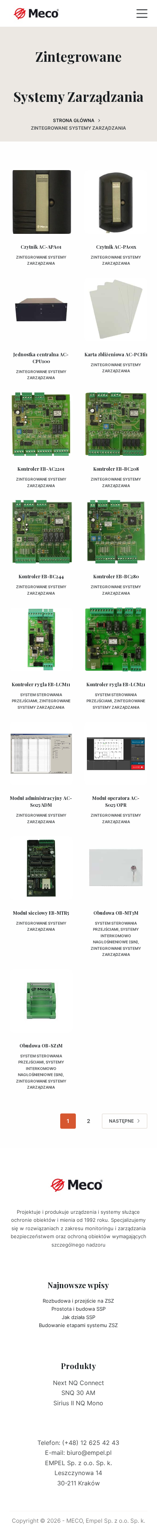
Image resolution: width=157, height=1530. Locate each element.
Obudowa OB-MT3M (115, 913)
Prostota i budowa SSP (78, 1309)
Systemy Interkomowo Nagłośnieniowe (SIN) (116, 935)
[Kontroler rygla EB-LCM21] (115, 639)
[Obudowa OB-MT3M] (115, 867)
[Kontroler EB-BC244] (41, 531)
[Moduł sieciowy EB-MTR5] (41, 867)
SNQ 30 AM (78, 1392)
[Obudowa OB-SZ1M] (41, 1001)
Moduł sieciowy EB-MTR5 (41, 913)
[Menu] (141, 13)
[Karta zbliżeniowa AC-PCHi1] (115, 309)
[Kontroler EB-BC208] (115, 424)
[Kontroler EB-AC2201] (41, 424)
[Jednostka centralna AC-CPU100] (41, 309)
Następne (121, 1121)
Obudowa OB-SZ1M (40, 1046)
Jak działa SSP (78, 1317)
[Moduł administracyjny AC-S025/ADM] (41, 753)
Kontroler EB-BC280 (116, 576)
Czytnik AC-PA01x (116, 247)
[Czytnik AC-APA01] (41, 201)
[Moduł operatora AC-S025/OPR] (115, 753)
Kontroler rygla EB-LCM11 (41, 684)
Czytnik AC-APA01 (41, 247)
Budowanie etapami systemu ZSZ (78, 1325)
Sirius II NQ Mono (78, 1403)
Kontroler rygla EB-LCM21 (116, 684)
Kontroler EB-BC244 (41, 576)
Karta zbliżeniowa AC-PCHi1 (116, 354)
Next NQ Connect (78, 1383)
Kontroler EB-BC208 (116, 469)
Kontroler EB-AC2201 (41, 469)
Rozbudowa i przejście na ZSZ (78, 1301)
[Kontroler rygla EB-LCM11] (41, 639)
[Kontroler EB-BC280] (115, 531)
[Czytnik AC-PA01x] (115, 201)
